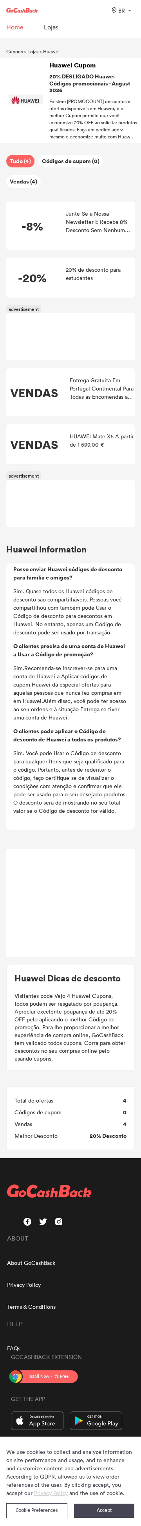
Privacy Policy (24, 1284)
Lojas (32, 51)
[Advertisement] (70, 903)
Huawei (51, 51)
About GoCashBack (31, 1262)
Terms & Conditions (31, 1306)
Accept (104, 1510)
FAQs (13, 1348)
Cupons (14, 51)
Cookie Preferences (37, 1510)
